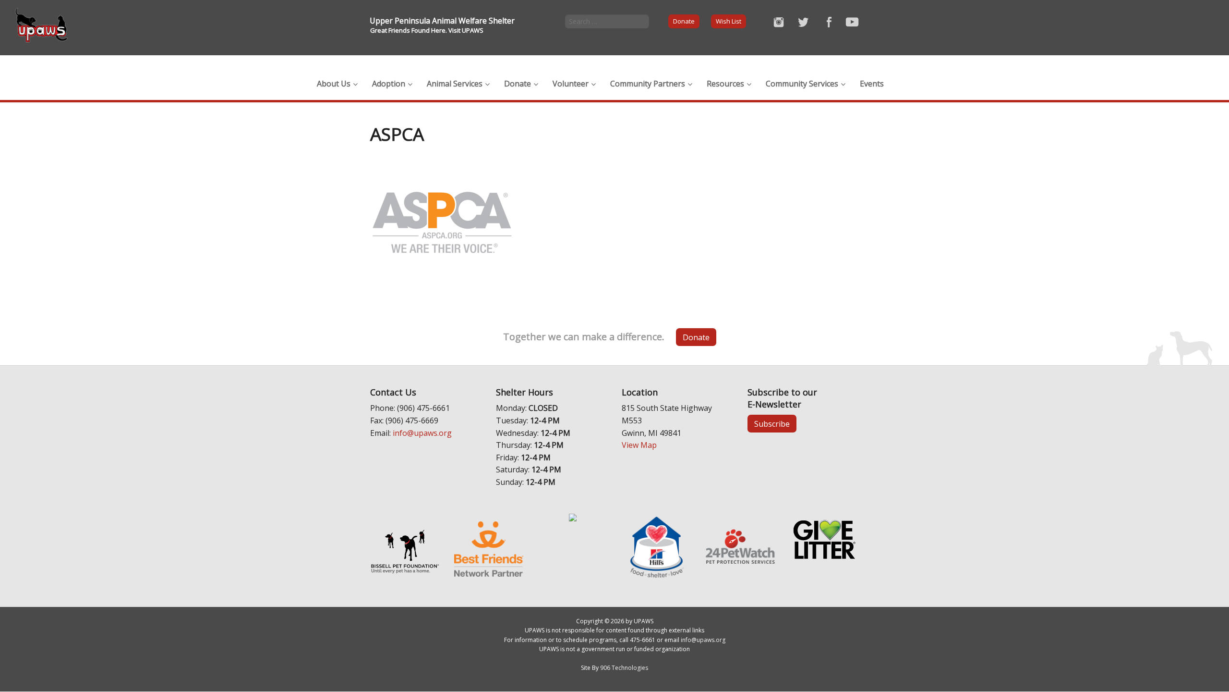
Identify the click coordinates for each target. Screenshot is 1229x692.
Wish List (728, 21)
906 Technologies (624, 668)
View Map (639, 445)
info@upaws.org (422, 433)
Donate (684, 21)
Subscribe (772, 424)
